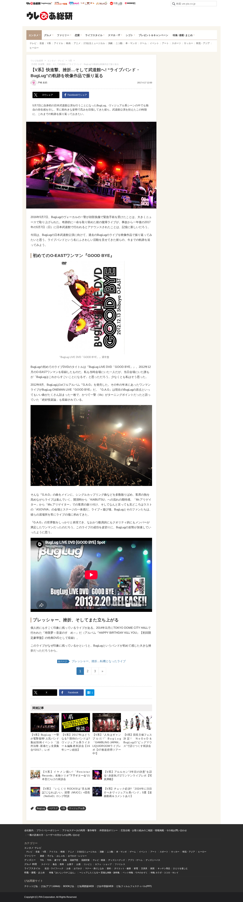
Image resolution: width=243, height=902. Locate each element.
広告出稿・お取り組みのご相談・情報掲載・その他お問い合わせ (154, 830)
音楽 (41, 43)
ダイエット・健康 (122, 868)
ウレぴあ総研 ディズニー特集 (61, 3)
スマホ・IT (114, 35)
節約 (109, 868)
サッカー (188, 43)
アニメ (77, 43)
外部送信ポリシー (108, 830)
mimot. (74, 3)
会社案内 (28, 830)
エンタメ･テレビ (32, 848)
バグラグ (53, 808)
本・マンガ (131, 43)
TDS (49, 860)
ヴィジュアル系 (77, 808)
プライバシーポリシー (47, 830)
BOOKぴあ (68, 886)
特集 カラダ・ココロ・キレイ (164, 872)
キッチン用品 (164, 868)
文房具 (144, 868)
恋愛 (77, 35)
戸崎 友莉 (42, 82)
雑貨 (152, 868)
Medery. (130, 3)
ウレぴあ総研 (33, 3)
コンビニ (88, 864)
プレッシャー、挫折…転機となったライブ (92, 661)
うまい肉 (116, 3)
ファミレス (120, 864)
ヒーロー (34, 48)
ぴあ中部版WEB (105, 886)
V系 (49, 43)
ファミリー (63, 35)
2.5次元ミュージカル (94, 43)
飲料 (62, 864)
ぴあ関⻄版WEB (85, 886)
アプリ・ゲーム (135, 860)
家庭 (42, 856)
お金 (68, 868)
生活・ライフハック (54, 868)
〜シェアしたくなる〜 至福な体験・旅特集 (99, 872)
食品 (55, 864)
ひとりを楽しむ (180, 868)
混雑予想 (74, 860)
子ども (50, 856)
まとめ (41, 872)
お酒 (78, 864)
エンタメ (34, 35)
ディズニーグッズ (116, 860)
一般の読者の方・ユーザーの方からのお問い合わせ (53, 835)
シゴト (129, 35)
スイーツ (45, 864)
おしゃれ (61, 856)
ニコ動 (119, 43)
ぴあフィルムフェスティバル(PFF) (134, 886)
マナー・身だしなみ (94, 868)
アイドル (58, 43)
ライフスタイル (94, 35)
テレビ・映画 (99, 860)
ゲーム (143, 43)
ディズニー (30, 860)
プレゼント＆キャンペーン (153, 35)
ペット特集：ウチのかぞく (135, 872)
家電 (136, 868)
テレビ (33, 43)
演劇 (110, 43)
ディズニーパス (153, 860)
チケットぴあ (31, 886)
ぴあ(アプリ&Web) (50, 886)
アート (165, 43)
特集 (26, 872)
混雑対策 (85, 860)
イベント (154, 43)
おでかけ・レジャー (77, 856)
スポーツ (176, 43)
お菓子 (70, 864)
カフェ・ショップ (103, 864)
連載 (33, 872)
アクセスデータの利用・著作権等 (79, 830)
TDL (42, 860)
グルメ (47, 35)
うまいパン (102, 3)
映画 (68, 43)
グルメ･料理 (30, 864)
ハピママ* (46, 3)
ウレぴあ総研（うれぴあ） (49, 15)
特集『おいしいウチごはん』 (62, 872)
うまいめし (87, 3)
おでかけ (78, 868)
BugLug (41, 808)
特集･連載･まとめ (183, 35)
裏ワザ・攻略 (60, 860)
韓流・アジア (203, 43)
